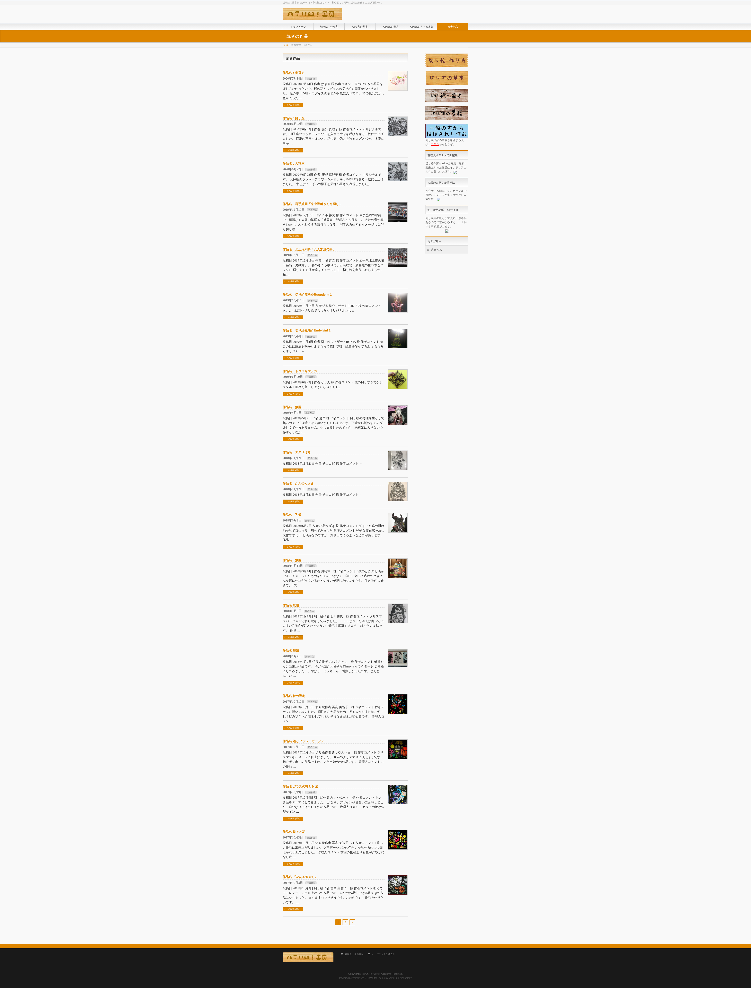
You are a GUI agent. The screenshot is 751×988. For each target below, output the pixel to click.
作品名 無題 (292, 407)
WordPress (358, 978)
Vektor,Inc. (394, 978)
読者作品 (311, 79)
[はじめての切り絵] (312, 15)
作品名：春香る (294, 72)
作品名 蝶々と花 (294, 831)
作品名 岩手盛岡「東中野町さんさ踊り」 (312, 204)
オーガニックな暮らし (383, 954)
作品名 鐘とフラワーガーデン (303, 741)
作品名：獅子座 (294, 118)
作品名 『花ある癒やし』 (300, 877)
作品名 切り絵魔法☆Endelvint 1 (307, 330)
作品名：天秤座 (294, 163)
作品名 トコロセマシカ (300, 371)
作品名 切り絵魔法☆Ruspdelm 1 (307, 294)
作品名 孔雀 (292, 514)
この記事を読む (293, 105)
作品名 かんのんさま (298, 483)
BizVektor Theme (376, 978)
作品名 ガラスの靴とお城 (300, 786)
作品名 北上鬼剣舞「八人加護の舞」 (309, 249)
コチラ (435, 144)
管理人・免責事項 (354, 954)
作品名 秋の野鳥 (294, 696)
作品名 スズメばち (297, 452)
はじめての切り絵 (371, 974)
